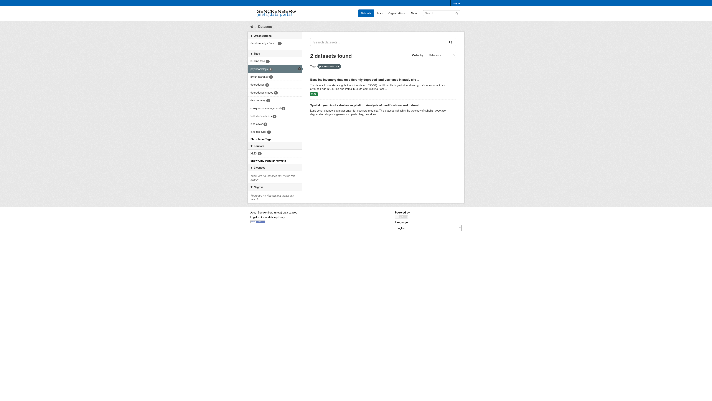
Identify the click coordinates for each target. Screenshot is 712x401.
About (414, 13)
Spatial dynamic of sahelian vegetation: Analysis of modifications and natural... (365, 105)
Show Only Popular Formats (268, 160)
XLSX (313, 94)
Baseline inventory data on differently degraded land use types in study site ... (364, 79)
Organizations (396, 13)
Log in (456, 3)
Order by (417, 55)
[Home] (251, 26)
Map (380, 13)
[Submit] (456, 12)
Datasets (366, 13)
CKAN (401, 217)
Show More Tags (260, 139)
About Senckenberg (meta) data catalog (273, 212)
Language (401, 222)
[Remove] (338, 66)
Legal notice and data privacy (267, 217)
